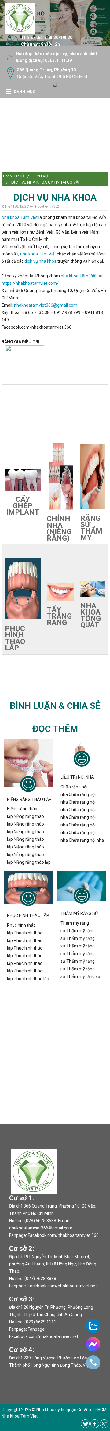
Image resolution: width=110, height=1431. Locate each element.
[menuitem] (13, 176)
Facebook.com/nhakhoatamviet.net (62, 1285)
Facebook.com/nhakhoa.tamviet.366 (63, 1235)
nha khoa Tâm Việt (38, 254)
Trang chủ (13, 176)
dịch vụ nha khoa (40, 261)
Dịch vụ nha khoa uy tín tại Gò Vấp (45, 182)
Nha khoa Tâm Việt (20, 217)
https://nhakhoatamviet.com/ (30, 283)
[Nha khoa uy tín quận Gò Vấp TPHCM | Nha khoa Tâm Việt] (20, 18)
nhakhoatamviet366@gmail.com (45, 305)
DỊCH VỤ (40, 176)
